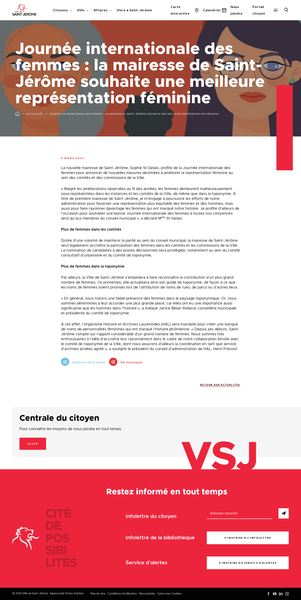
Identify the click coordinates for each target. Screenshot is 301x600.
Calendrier (212, 10)
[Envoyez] (283, 513)
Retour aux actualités (220, 384)
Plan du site (97, 593)
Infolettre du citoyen (151, 516)
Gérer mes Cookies (169, 593)
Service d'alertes (146, 562)
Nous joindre (237, 10)
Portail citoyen (258, 10)
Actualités (34, 114)
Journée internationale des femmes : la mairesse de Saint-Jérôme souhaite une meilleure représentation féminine (134, 114)
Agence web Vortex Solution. (67, 593)
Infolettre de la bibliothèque (160, 537)
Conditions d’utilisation (122, 593)
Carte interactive (180, 10)
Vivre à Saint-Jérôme (134, 10)
